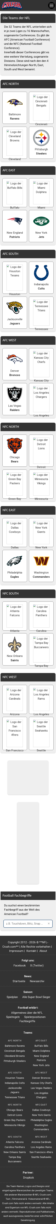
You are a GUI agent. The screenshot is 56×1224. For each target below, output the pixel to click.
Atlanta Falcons (15, 1142)
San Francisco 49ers (41, 1152)
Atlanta (15, 633)
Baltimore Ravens (15, 1045)
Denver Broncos (41, 1077)
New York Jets (41, 1065)
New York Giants (41, 1115)
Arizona (15, 716)
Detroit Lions (14, 1115)
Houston (14, 296)
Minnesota (41, 501)
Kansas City (41, 382)
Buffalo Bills (41, 1045)
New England (15, 235)
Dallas (15, 549)
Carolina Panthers (15, 1147)
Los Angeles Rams (41, 1147)
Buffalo (14, 209)
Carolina (41, 633)
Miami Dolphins (41, 1050)
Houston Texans (14, 1077)
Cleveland (15, 161)
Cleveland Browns (15, 1055)
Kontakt (31, 951)
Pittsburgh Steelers (15, 1061)
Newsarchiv (37, 981)
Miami (41, 209)
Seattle (41, 752)
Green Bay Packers (14, 1120)
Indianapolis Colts (15, 1083)
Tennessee (41, 331)
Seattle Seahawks (41, 1157)
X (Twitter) (36, 965)
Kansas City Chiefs (41, 1083)
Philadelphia (14, 574)
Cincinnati (41, 126)
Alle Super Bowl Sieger (36, 997)
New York (41, 235)
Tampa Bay (41, 668)
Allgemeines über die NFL (27, 1012)
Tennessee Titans (15, 1097)
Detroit (41, 469)
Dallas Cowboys (41, 1110)
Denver (14, 373)
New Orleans (15, 658)
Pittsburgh (41, 151)
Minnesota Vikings (14, 1125)
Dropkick (28, 1177)
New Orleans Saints (15, 1152)
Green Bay (14, 501)
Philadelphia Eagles (41, 1120)
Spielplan (12, 997)
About (43, 951)
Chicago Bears (15, 1110)
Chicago (15, 459)
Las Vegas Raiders (41, 1088)
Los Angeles (41, 417)
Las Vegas (14, 408)
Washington (41, 574)
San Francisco (15, 752)
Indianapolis (41, 286)
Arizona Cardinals (41, 1142)
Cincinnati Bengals (14, 1050)
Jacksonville (14, 321)
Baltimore (15, 116)
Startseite (19, 981)
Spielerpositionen (35, 1017)
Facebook (19, 965)
